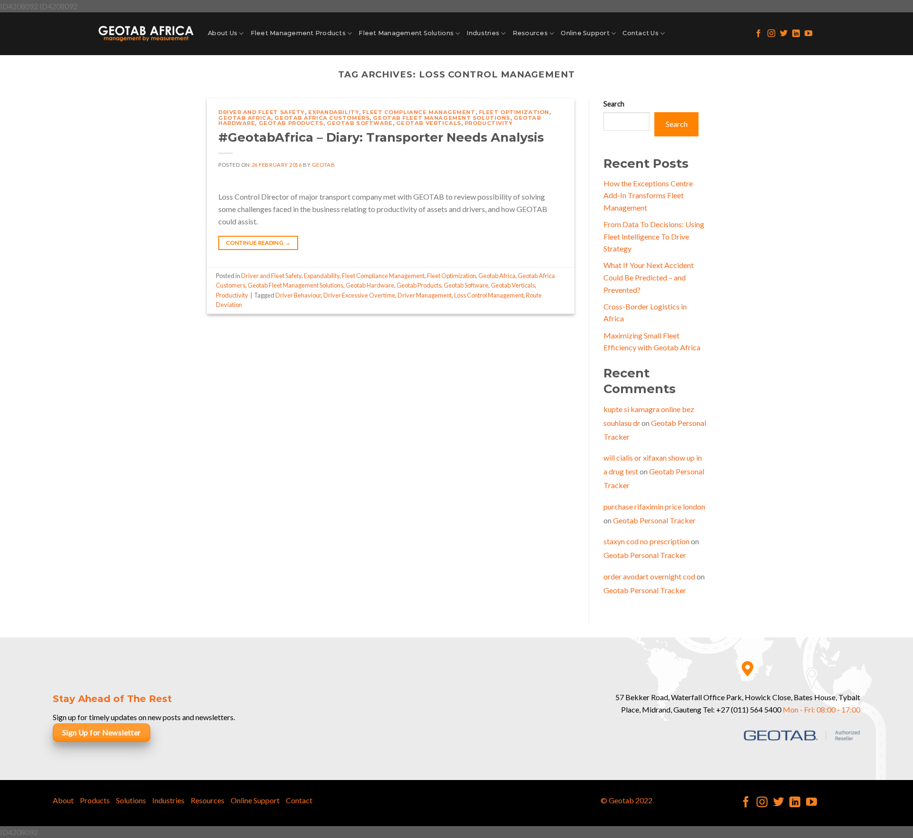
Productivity (489, 123)
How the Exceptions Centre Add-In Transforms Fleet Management (648, 195)
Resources (530, 33)
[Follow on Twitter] (783, 33)
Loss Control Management (489, 295)
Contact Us (640, 33)
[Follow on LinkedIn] (796, 33)
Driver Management (425, 295)
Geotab (323, 165)
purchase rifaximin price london (654, 506)
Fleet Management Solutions (406, 33)
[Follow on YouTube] (808, 33)
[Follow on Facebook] (758, 33)
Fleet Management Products (298, 33)
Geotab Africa (244, 118)
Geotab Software (359, 123)
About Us (222, 33)
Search (613, 104)
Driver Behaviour (298, 295)
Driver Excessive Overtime (359, 295)
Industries (482, 33)
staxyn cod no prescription (646, 541)
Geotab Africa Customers (321, 118)
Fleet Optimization (514, 112)
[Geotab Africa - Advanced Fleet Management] (146, 33)
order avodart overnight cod (649, 576)
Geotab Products (291, 123)
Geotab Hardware (370, 285)
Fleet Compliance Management (418, 112)
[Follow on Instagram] (771, 33)
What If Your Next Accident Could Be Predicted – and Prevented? (648, 277)
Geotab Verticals (428, 123)
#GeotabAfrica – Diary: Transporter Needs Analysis (381, 137)
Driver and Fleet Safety (261, 112)
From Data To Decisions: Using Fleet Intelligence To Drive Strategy (653, 236)
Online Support (585, 33)
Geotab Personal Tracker (654, 520)
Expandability (333, 112)
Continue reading (258, 242)
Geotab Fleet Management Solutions (441, 118)
